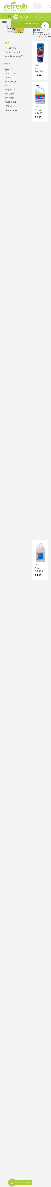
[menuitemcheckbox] (16, 48)
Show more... (12, 110)
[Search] (39, 6)
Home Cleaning (38, 31)
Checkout (42, 17)
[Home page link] (15, 6)
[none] (40, 60)
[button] (16, 42)
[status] (16, 17)
